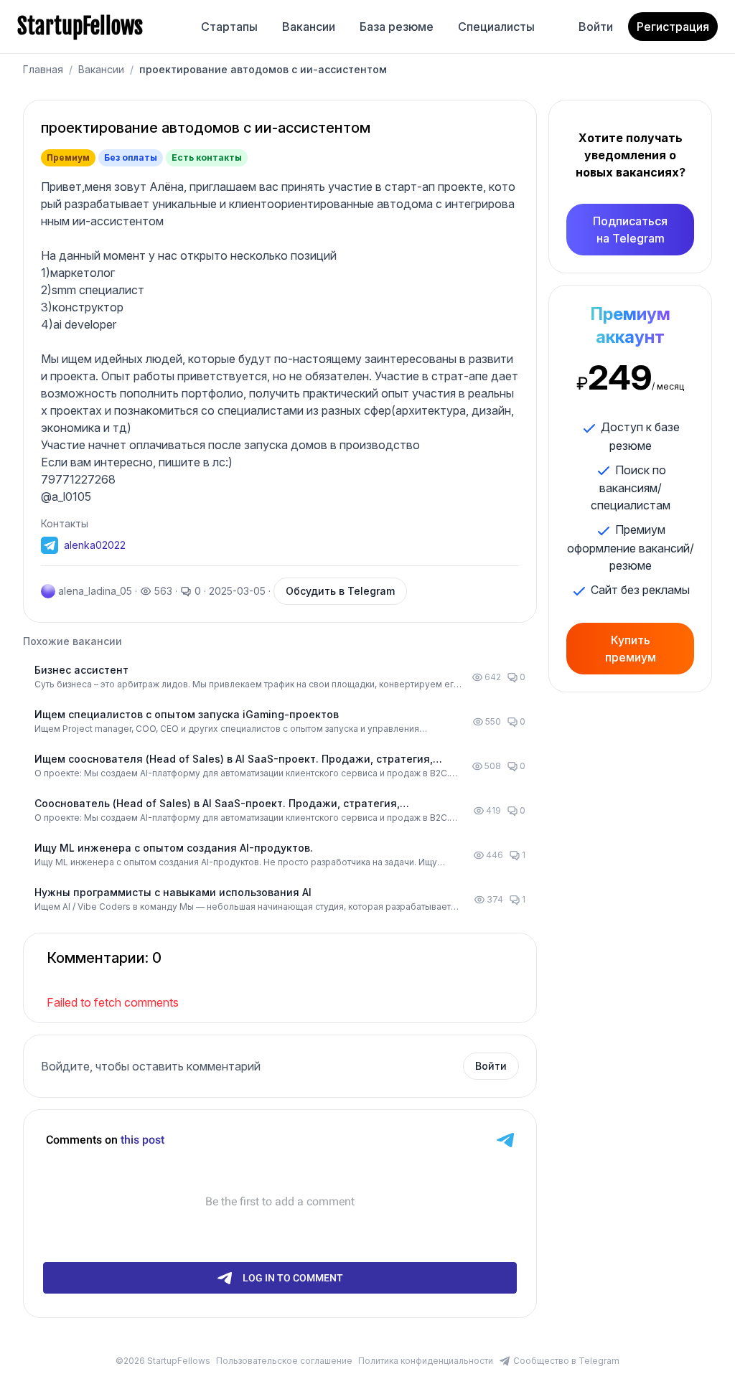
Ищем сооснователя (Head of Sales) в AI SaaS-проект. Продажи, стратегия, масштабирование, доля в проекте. (233, 759)
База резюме (397, 26)
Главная (43, 69)
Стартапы (229, 26)
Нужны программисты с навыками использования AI (173, 892)
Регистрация (673, 26)
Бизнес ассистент (81, 670)
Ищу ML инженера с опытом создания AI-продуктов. (173, 848)
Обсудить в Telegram (340, 591)
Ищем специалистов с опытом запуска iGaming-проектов (186, 714)
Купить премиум (630, 648)
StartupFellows (80, 26)
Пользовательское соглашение (284, 1360)
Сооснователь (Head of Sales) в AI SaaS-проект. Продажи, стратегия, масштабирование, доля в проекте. (217, 804)
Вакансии (308, 26)
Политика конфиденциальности (425, 1360)
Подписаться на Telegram (630, 229)
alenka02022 (95, 545)
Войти (596, 26)
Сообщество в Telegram (566, 1360)
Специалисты (496, 26)
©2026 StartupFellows (163, 1360)
